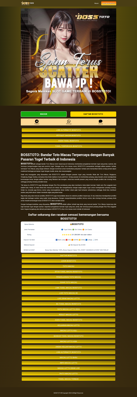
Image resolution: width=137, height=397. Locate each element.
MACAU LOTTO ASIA (68, 341)
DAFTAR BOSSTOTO (68, 255)
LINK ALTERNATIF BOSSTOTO (68, 130)
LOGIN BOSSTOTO (68, 261)
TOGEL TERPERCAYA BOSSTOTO (68, 146)
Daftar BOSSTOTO (109, 3)
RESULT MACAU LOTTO (68, 314)
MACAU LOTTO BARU (68, 357)
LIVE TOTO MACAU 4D (68, 293)
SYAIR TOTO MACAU (68, 282)
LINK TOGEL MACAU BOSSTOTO (68, 288)
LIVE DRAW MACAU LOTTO (69, 298)
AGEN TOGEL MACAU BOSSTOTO (68, 320)
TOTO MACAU (68, 266)
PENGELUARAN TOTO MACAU (68, 277)
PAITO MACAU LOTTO (68, 373)
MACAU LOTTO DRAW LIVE (69, 368)
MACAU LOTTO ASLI (68, 331)
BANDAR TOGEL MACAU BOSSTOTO (68, 336)
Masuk (97, 3)
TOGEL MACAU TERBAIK (68, 379)
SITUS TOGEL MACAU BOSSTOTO (68, 272)
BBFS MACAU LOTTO (68, 363)
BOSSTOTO (26, 163)
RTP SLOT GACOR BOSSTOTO (68, 135)
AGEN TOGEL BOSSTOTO (68, 141)
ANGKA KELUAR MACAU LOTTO (69, 347)
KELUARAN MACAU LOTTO (68, 325)
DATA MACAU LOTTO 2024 (68, 309)
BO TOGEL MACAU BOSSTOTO (68, 304)
